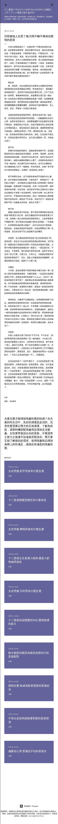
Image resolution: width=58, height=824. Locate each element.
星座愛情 (13, 401)
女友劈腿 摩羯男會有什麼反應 (26, 529)
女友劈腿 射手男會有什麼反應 (26, 471)
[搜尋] (52, 4)
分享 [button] (6, 397)
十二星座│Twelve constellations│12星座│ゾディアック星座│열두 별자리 (28, 11)
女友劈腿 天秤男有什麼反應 (24, 591)
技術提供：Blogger (31, 806)
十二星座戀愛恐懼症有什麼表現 (27, 500)
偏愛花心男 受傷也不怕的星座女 (27, 751)
